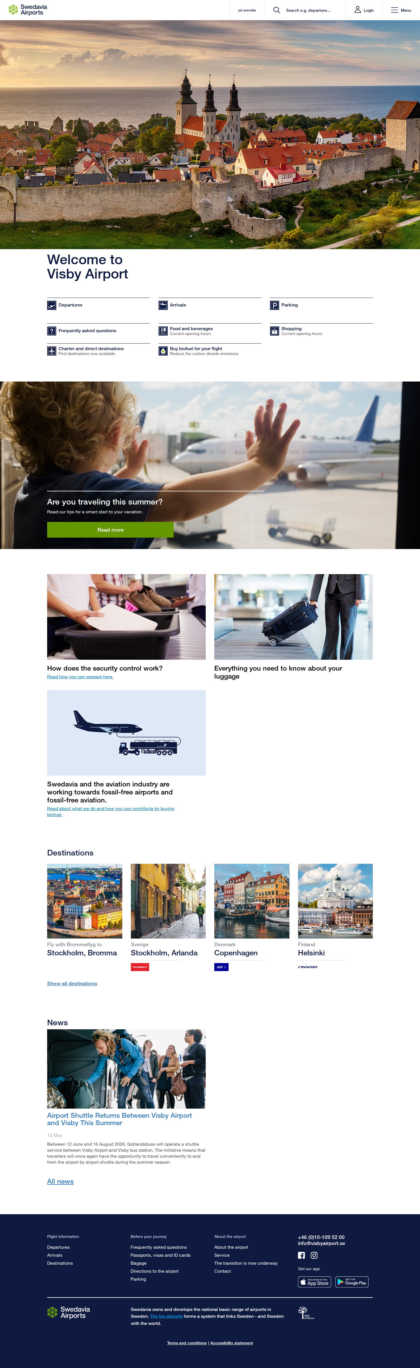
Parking (138, 1279)
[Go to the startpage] (68, 1312)
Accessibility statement (231, 1342)
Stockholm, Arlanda (164, 952)
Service (222, 1255)
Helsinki (311, 952)
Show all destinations (72, 983)
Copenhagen (236, 952)
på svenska (247, 10)
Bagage (139, 1263)
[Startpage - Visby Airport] (28, 10)
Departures (58, 1247)
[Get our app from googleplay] (352, 1282)
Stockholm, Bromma (82, 952)
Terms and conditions (187, 1342)
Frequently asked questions (159, 1247)
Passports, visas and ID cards (161, 1255)
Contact (222, 1271)
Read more (110, 529)
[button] (401, 10)
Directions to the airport (155, 1271)
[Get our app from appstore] (314, 1282)
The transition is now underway (246, 1263)
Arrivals (54, 1255)
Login (369, 10)
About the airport (231, 1247)
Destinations (60, 1263)
